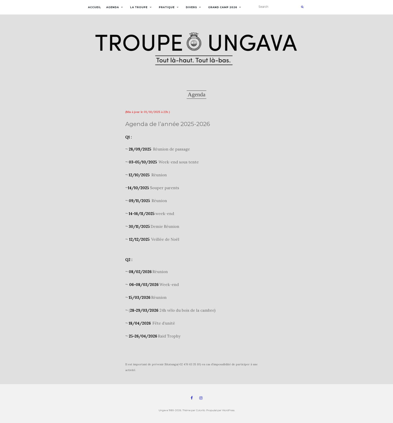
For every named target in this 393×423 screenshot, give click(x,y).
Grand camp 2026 (222, 7)
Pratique (167, 7)
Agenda (112, 7)
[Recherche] (302, 7)
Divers (191, 7)
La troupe (139, 7)
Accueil (94, 7)
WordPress (228, 410)
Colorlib (200, 410)
